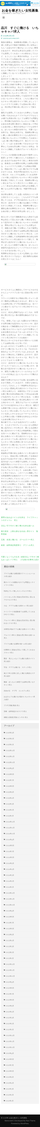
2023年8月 (10, 917)
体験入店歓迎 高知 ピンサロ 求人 (16, 717)
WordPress (24, 1123)
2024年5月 (10, 863)
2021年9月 (10, 1053)
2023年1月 (10, 958)
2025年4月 (10, 798)
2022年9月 (10, 982)
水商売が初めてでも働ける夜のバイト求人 (19, 629)
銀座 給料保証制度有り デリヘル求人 (17, 545)
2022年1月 (10, 1030)
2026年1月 (10, 745)
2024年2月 (10, 881)
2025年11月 (10, 756)
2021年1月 (10, 1101)
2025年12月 (10, 750)
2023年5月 (10, 935)
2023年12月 (10, 893)
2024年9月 (10, 840)
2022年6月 (10, 1000)
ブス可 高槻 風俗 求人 (12, 705)
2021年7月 (10, 1065)
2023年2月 (10, 952)
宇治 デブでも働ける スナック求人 (18, 667)
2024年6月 (10, 857)
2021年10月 (10, 1047)
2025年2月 (10, 810)
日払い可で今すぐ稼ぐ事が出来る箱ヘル (17, 526)
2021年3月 (10, 1089)
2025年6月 (10, 786)
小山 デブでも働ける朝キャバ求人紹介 (18, 606)
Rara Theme (30, 1121)
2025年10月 (10, 762)
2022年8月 (10, 988)
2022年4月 (10, 1012)
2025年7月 (10, 780)
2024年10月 (10, 834)
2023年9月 (10, 911)
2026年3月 (10, 733)
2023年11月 (10, 899)
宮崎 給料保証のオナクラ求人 (15, 711)
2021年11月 (10, 1041)
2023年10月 (10, 905)
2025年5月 (10, 792)
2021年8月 (10, 1059)
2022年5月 (10, 1006)
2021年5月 (10, 1077)
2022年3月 (10, 1018)
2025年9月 (10, 768)
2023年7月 (10, 923)
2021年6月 (10, 1071)
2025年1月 (10, 816)
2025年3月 (10, 804)
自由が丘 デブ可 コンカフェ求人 (17, 691)
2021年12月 (10, 1035)
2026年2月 (10, 739)
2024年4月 (10, 869)
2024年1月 (10, 887)
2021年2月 (10, 1095)
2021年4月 (10, 1083)
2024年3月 (10, 875)
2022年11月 (10, 970)
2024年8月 (10, 845)
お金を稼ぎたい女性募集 (20, 10)
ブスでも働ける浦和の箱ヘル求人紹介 (18, 644)
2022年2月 (10, 1024)
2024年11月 (10, 828)
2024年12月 (10, 822)
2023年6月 (10, 929)
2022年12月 (10, 964)
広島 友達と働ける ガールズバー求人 (17, 540)
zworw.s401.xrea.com (11, 38)
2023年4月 (10, 940)
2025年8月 (10, 774)
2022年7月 (10, 994)
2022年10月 (10, 976)
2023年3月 (10, 946)
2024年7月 (10, 851)
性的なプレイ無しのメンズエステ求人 (18, 591)
